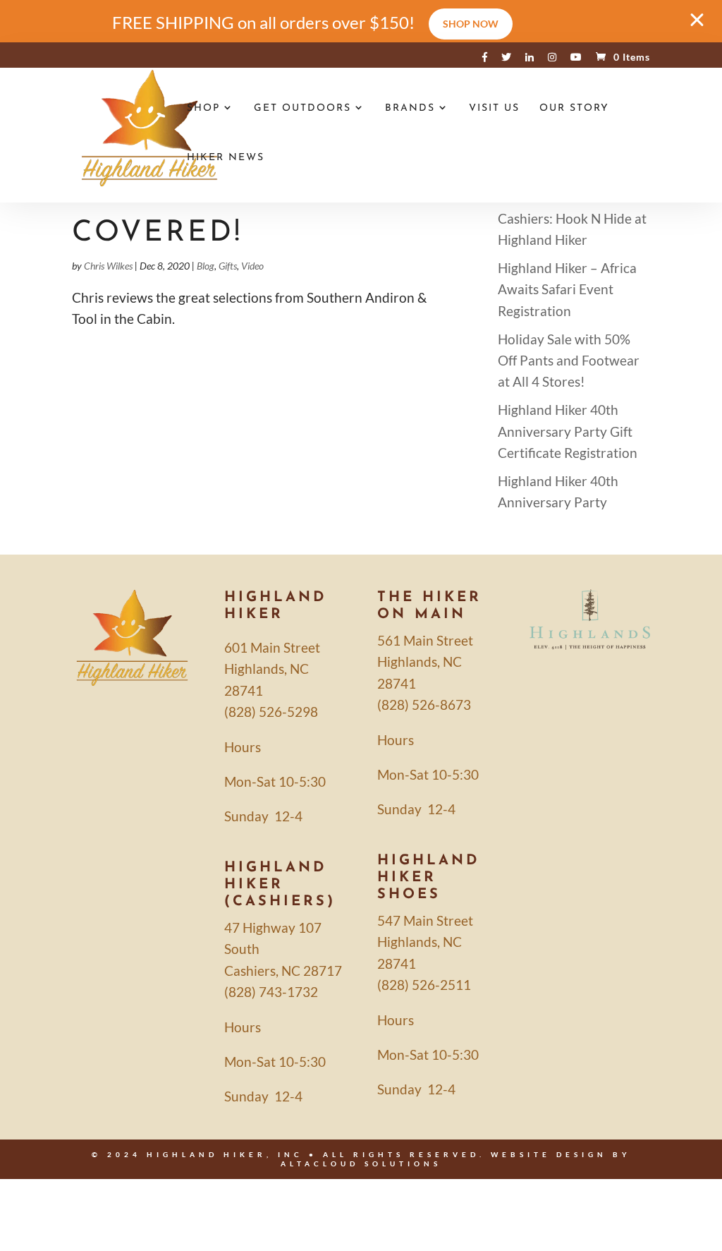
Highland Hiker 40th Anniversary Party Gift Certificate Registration (567, 431)
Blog (205, 266)
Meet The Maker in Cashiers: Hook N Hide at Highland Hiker (572, 218)
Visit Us (494, 109)
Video (252, 266)
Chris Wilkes (108, 266)
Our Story (574, 109)
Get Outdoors (302, 109)
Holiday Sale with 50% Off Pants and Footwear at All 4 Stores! (569, 360)
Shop (203, 109)
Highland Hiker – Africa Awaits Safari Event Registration (567, 289)
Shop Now (470, 24)
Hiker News (225, 158)
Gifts (228, 266)
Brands (410, 109)
